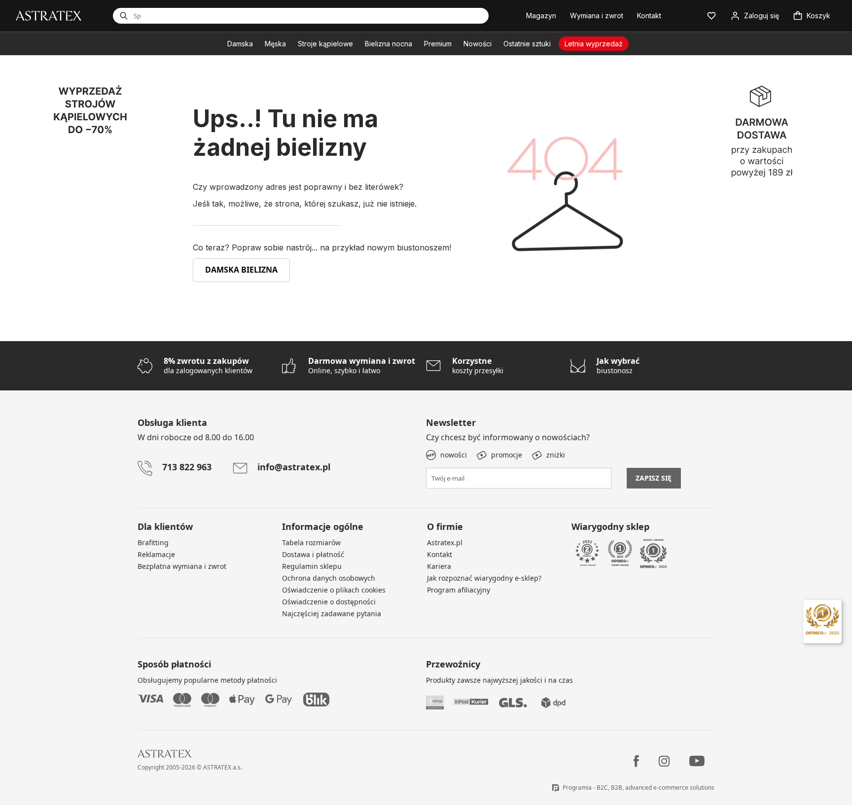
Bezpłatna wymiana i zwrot (182, 566)
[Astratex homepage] (48, 15)
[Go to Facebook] (636, 761)
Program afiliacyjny (458, 590)
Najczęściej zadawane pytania (331, 613)
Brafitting (153, 542)
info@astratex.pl (293, 467)
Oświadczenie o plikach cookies (334, 590)
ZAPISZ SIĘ (654, 478)
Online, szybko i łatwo (361, 365)
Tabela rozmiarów (311, 542)
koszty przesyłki (477, 365)
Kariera (439, 566)
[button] (711, 16)
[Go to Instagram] (664, 761)
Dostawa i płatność (313, 554)
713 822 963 (187, 467)
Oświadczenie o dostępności (329, 601)
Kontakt (439, 554)
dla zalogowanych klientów (208, 365)
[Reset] (440, 16)
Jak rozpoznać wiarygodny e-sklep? (484, 578)
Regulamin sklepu (312, 566)
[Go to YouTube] (697, 761)
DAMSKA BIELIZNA (241, 269)
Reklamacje (156, 554)
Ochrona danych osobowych (328, 578)
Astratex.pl (444, 542)
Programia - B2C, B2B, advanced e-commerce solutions (638, 787)
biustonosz (618, 365)
